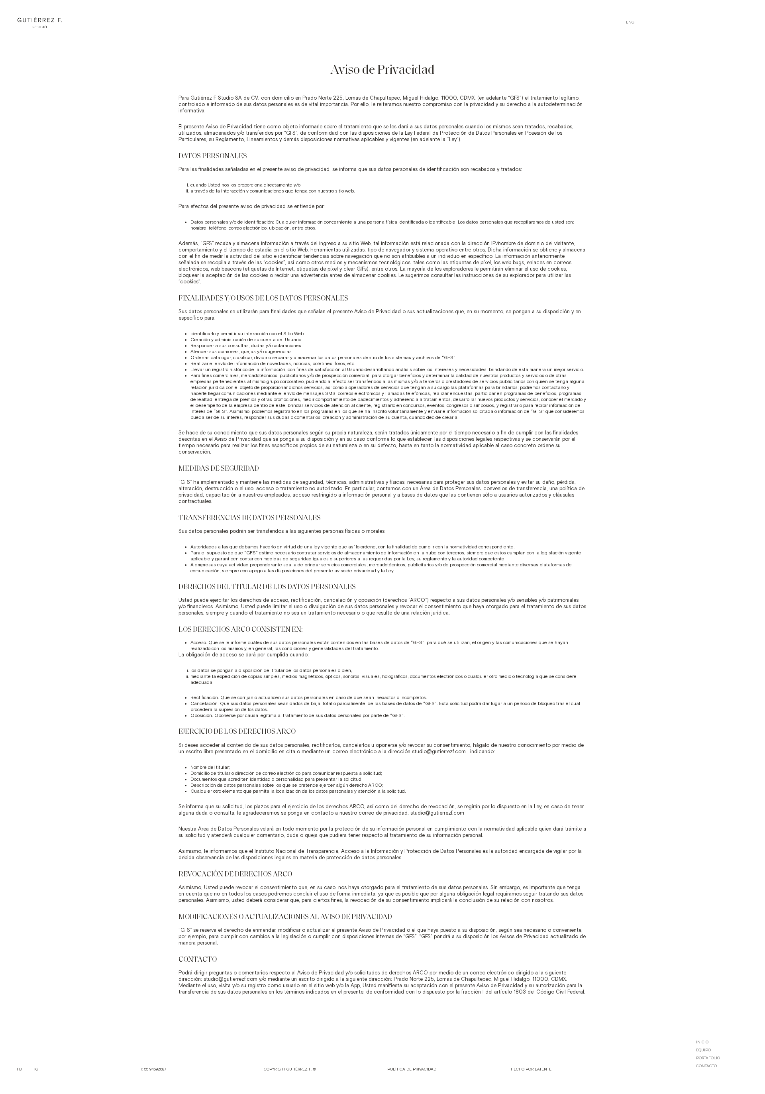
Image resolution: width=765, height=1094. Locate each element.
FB (19, 1069)
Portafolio (708, 1058)
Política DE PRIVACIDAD (411, 1069)
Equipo (703, 1050)
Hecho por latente (531, 1069)
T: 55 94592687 (153, 1069)
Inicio (702, 1042)
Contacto (706, 1066)
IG (36, 1069)
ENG (630, 22)
